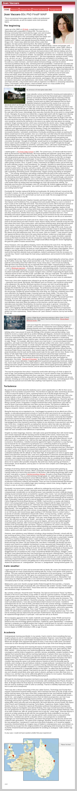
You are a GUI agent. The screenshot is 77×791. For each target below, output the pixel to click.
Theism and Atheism (40, 10)
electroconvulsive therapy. (36, 474)
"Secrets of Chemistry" (29, 359)
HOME (6, 10)
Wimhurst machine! (18, 268)
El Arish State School (25, 152)
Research (14, 10)
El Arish (25, 29)
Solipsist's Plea (25, 10)
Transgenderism (55, 10)
